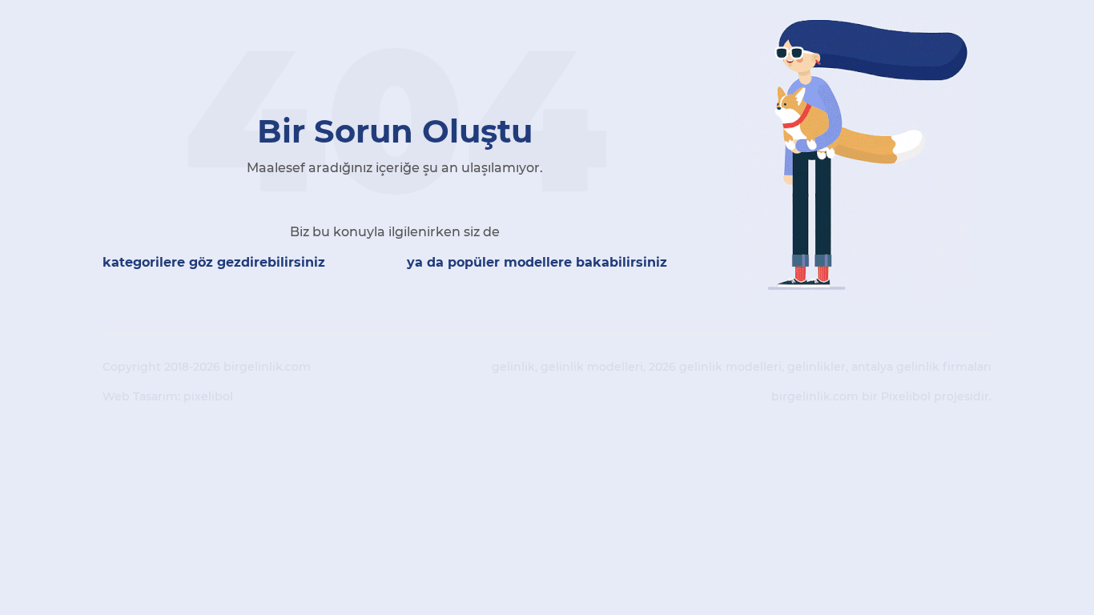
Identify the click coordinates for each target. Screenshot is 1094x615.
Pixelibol (906, 396)
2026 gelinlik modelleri (715, 367)
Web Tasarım (140, 396)
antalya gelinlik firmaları (921, 367)
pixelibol (208, 396)
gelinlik (513, 367)
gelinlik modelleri (592, 367)
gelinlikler (816, 367)
